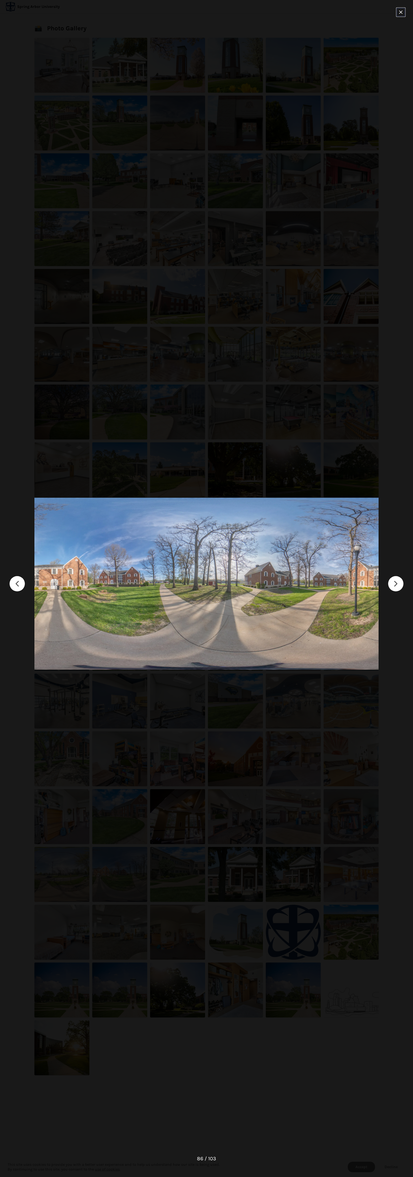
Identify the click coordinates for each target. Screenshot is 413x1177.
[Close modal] (400, 12)
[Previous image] (17, 583)
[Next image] (395, 583)
